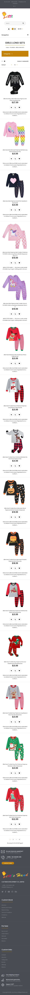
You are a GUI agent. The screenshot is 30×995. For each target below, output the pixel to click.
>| (19, 839)
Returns (4, 941)
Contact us (4, 915)
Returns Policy (5, 910)
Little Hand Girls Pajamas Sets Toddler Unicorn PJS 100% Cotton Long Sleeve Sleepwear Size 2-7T (15, 305)
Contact (4, 955)
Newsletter (4, 938)
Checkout (15, 3)
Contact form (8, 863)
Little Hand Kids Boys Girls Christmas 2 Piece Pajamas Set (15, 355)
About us (4, 905)
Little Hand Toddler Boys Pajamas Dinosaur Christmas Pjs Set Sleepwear (15, 662)
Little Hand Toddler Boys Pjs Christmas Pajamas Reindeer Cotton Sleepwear (15, 765)
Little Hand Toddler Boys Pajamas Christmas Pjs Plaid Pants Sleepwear (15, 611)
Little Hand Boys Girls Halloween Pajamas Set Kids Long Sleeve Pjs (15, 99)
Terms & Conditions (7, 912)
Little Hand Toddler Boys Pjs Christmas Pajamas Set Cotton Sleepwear (15, 816)
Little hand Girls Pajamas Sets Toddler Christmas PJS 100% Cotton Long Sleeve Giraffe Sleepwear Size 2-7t (15, 254)
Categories (5, 960)
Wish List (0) (14, 1)
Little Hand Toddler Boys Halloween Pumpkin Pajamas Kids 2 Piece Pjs (15, 560)
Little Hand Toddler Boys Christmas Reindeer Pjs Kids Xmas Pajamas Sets (15, 458)
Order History (5, 933)
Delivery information (7, 907)
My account (5, 931)
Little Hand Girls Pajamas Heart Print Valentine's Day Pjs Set (15, 202)
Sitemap (4, 917)
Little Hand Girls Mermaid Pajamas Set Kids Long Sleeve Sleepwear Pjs (15, 150)
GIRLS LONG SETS (20, 47)
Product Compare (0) (22, 61)
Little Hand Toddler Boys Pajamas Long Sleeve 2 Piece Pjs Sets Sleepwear (15, 714)
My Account (7, 1)
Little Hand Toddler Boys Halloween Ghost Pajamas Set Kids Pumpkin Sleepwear (15, 509)
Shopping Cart (22, 1)
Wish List (4, 936)
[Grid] (2, 61)
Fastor (7, 47)
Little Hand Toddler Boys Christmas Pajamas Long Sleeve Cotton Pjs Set (15, 406)
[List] (4, 61)
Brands (3, 962)
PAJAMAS (12, 47)
